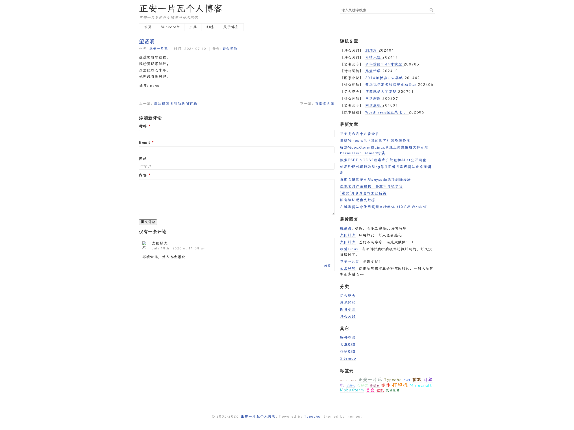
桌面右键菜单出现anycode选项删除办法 (375, 179)
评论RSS (348, 351)
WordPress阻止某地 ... (387, 112)
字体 (385, 385)
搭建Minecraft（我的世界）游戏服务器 (375, 140)
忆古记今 (348, 296)
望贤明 (147, 41)
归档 (210, 27)
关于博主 (231, 27)
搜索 (431, 10)
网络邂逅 (374, 98)
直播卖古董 (325, 103)
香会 (370, 390)
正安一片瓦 (158, 49)
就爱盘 (346, 228)
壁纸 (380, 390)
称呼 (143, 126)
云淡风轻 (348, 268)
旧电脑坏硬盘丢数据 (357, 200)
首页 (148, 27)
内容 (143, 175)
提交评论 (148, 222)
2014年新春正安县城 (385, 78)
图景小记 (348, 309)
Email (144, 143)
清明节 (375, 385)
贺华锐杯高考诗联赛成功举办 (391, 85)
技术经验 (348, 302)
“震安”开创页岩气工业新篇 (363, 193)
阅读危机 (374, 105)
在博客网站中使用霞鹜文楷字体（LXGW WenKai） (385, 207)
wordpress (348, 380)
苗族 (417, 379)
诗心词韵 (230, 49)
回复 (327, 266)
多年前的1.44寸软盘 (384, 64)
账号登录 (348, 338)
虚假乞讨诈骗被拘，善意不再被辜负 (371, 186)
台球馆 (362, 386)
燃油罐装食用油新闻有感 (175, 103)
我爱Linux (349, 249)
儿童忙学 (374, 71)
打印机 (400, 385)
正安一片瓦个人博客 (181, 8)
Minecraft (170, 27)
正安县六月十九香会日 (359, 134)
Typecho (393, 379)
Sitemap (348, 358)
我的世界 (393, 390)
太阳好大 (348, 235)
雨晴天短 (374, 57)
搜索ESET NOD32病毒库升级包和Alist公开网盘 (383, 160)
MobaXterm (352, 390)
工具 (193, 27)
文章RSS (348, 345)
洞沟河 (372, 50)
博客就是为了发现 (381, 91)
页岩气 (350, 385)
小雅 (407, 380)
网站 (143, 159)
